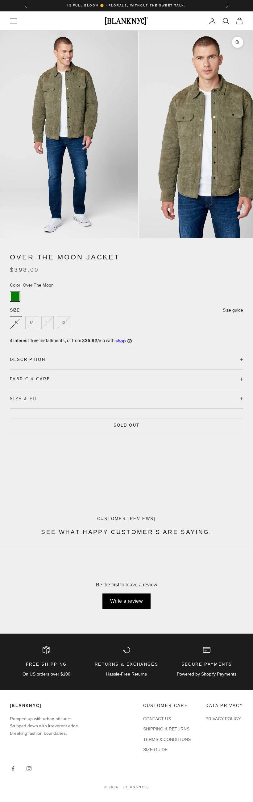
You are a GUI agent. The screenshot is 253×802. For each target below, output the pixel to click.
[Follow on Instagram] (29, 769)
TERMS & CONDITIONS (167, 739)
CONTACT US (157, 718)
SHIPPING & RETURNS (166, 728)
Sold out (127, 425)
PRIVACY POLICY (223, 718)
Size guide (233, 310)
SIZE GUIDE (155, 749)
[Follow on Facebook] (13, 769)
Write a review (126, 601)
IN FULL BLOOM (82, 5)
